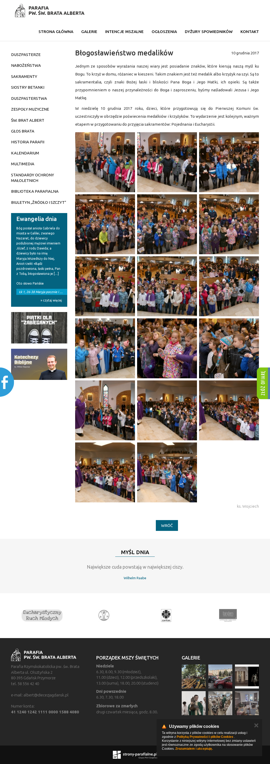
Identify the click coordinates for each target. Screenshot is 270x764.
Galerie (89, 31)
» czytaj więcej (51, 300)
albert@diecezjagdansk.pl (46, 695)
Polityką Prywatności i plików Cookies (205, 737)
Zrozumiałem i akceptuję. (194, 749)
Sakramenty (24, 76)
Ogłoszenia (164, 31)
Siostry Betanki (27, 87)
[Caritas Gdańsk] (108, 615)
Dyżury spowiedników (209, 31)
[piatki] (39, 327)
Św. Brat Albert (27, 120)
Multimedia (22, 164)
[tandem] (170, 615)
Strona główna (55, 31)
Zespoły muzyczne (30, 109)
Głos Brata (22, 131)
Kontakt (249, 31)
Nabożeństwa (26, 65)
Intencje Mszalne (124, 31)
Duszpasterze (26, 54)
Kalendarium (25, 153)
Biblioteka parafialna (35, 191)
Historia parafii (27, 142)
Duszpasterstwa (29, 98)
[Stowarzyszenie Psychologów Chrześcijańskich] (46, 615)
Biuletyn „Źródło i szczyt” (38, 202)
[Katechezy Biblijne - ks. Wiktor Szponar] (39, 364)
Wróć (167, 525)
